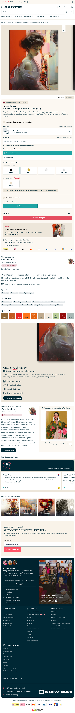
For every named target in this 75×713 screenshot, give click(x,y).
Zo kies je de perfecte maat (64, 137)
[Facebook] (16, 679)
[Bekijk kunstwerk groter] (63, 27)
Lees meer (16, 269)
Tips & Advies (52, 17)
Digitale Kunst (6, 302)
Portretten (27, 302)
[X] (19, 679)
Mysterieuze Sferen (57, 302)
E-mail (21, 584)
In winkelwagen (39, 218)
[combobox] (33, 12)
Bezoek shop (5, 269)
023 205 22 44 (29, 581)
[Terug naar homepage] (11, 6)
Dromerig (5, 293)
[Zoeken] (71, 12)
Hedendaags (18, 302)
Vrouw (35, 302)
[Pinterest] (13, 679)
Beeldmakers (28, 17)
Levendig (23, 293)
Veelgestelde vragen (12, 589)
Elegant (30, 293)
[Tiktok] (22, 679)
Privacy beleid (58, 700)
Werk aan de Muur (11, 645)
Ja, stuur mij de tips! (12, 549)
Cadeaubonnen (11, 603)
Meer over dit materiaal (65, 126)
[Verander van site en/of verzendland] (72, 1)
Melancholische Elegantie (24, 305)
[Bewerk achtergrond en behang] (63, 30)
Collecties (17, 17)
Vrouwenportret (44, 302)
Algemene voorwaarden (20, 700)
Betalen (8, 595)
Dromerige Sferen (8, 305)
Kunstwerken (5, 17)
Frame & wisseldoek (12, 153)
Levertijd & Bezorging (12, 597)
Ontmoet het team (47, 601)
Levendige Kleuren (56, 305)
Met (56, 206)
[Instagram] (10, 679)
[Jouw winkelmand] (72, 7)
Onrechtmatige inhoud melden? (44, 700)
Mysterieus (14, 293)
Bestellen (9, 592)
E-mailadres (8, 540)
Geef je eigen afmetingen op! (19, 145)
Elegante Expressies (41, 305)
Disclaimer (31, 700)
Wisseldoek (9, 157)
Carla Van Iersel (11, 106)
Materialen (40, 17)
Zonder (21, 206)
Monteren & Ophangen (13, 600)
